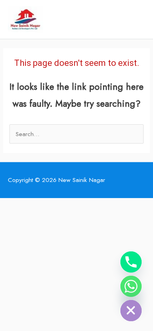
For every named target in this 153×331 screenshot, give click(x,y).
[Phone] (131, 262)
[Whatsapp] (131, 286)
